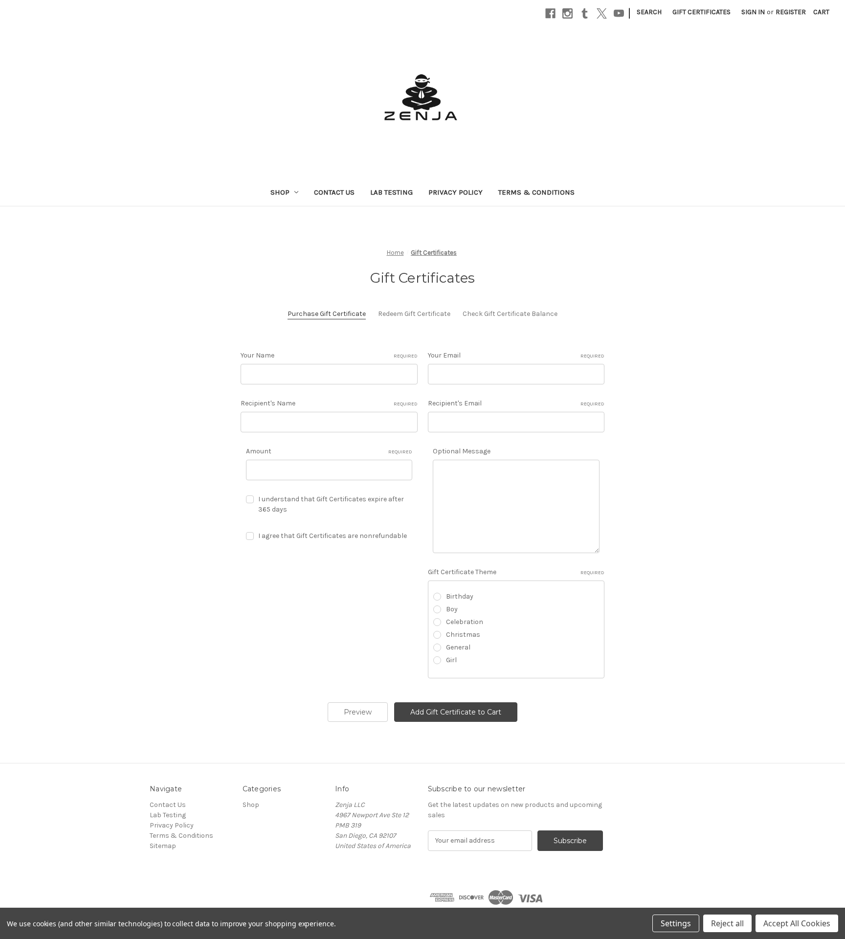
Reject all (727, 923)
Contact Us (334, 192)
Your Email (516, 355)
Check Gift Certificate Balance (510, 314)
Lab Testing (391, 192)
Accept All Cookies (796, 923)
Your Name (329, 355)
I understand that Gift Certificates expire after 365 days (331, 504)
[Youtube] (619, 13)
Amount (329, 451)
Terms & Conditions (536, 192)
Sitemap (163, 846)
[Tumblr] (584, 13)
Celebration (464, 622)
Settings (676, 923)
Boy (452, 609)
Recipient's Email (516, 403)
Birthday (459, 596)
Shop (279, 192)
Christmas (463, 634)
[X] (602, 13)
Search (649, 12)
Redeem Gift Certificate (414, 314)
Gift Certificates (701, 12)
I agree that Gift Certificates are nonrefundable (332, 536)
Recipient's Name (329, 403)
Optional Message (461, 451)
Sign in (753, 12)
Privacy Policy (455, 192)
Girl (451, 660)
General (458, 647)
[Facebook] (550, 13)
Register (791, 12)
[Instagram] (567, 13)
